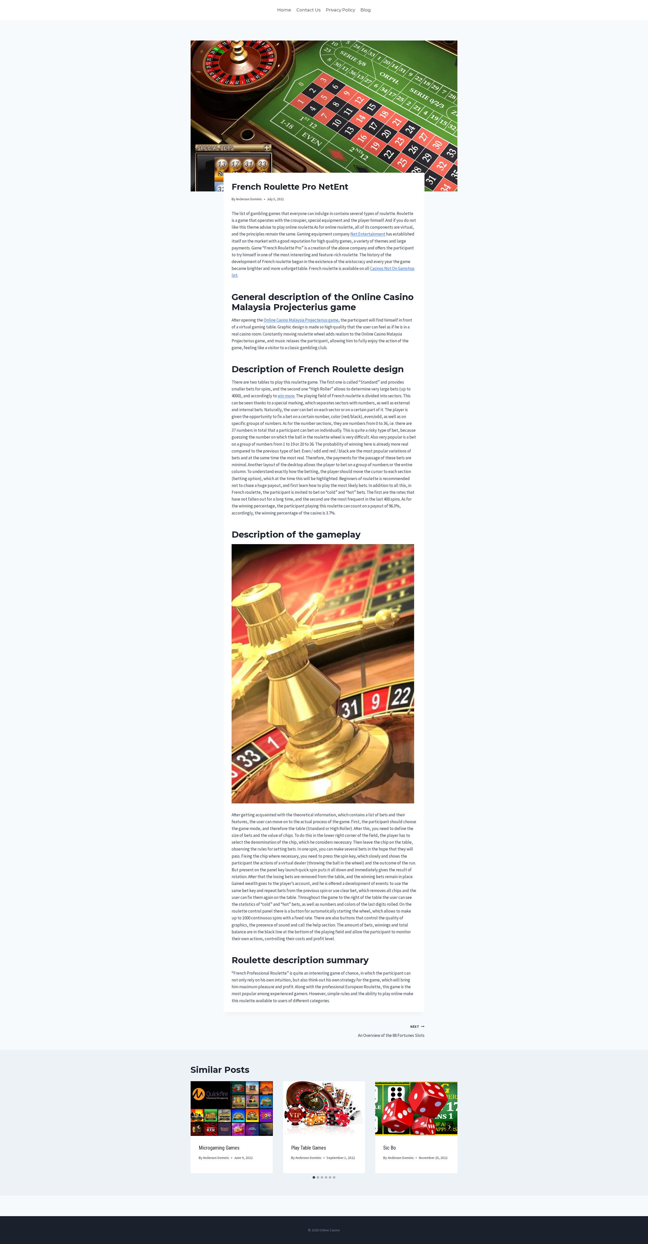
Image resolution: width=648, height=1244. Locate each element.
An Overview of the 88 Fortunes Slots (391, 1031)
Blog (365, 9)
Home (284, 9)
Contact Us (308, 9)
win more (286, 396)
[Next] (449, 1127)
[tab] (314, 1177)
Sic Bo (389, 1148)
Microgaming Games (219, 1148)
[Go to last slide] (199, 1127)
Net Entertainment (367, 234)
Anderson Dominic (249, 199)
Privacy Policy (340, 9)
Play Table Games (308, 1148)
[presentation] (232, 1108)
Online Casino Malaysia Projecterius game (301, 320)
